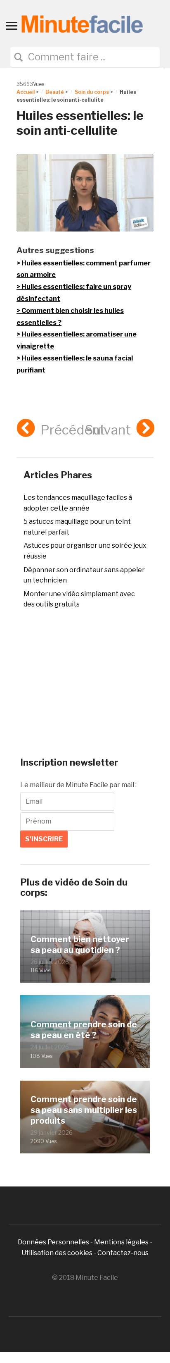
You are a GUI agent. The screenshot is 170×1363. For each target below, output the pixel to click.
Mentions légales (121, 1242)
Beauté (54, 92)
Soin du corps (92, 92)
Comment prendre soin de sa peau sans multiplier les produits (84, 1110)
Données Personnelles (54, 1242)
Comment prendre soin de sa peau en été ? (84, 1029)
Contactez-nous (123, 1253)
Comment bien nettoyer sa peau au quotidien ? (80, 944)
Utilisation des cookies (56, 1253)
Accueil (26, 92)
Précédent (72, 430)
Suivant (108, 430)
